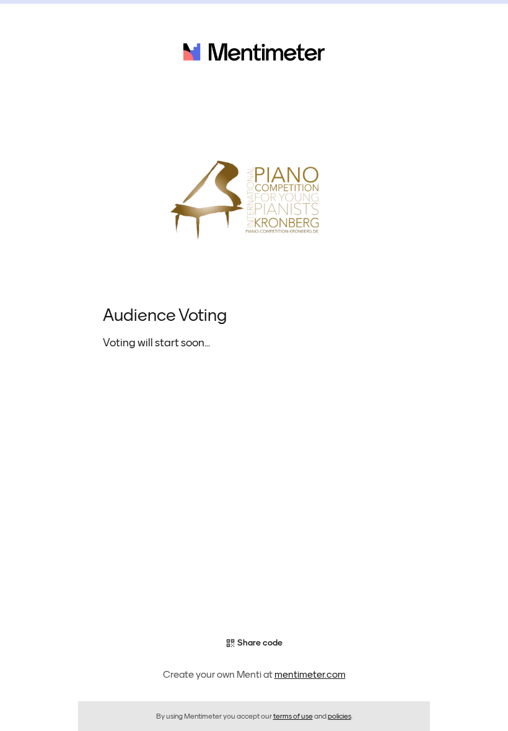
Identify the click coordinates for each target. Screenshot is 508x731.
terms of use (293, 716)
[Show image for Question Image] (254, 198)
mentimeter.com (310, 675)
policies (339, 716)
